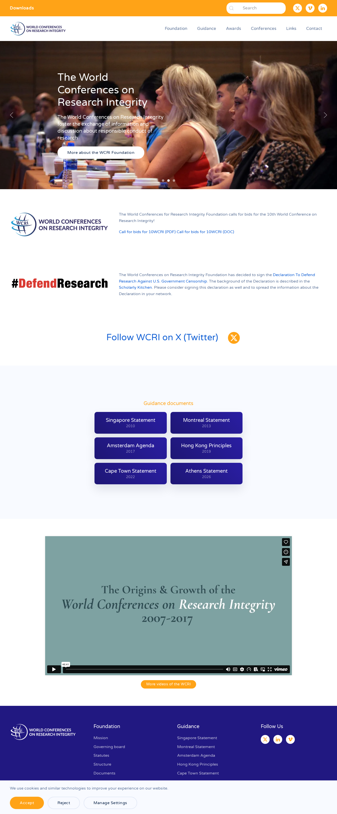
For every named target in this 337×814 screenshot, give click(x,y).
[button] (11, 115)
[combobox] (256, 8)
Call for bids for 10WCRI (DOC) (205, 231)
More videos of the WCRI (168, 684)
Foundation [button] (176, 28)
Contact (314, 28)
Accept (27, 802)
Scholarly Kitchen (135, 287)
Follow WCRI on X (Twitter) (162, 337)
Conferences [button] (263, 28)
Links (291, 28)
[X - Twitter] (234, 338)
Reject (63, 802)
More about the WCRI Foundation (100, 152)
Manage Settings (110, 802)
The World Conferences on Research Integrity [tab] (163, 180)
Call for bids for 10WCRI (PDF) (147, 231)
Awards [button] (233, 28)
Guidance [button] (206, 28)
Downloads (22, 8)
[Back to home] (39, 28)
